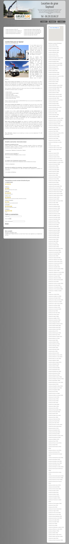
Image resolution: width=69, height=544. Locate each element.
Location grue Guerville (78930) (53, 226)
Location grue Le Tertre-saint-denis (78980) (55, 288)
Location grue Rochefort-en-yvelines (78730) (55, 435)
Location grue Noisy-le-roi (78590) (54, 393)
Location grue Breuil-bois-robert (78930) (55, 107)
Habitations (14, 150)
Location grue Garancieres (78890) (54, 208)
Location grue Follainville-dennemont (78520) (55, 189)
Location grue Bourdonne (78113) (53, 105)
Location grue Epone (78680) (53, 175)
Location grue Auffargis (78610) (53, 61)
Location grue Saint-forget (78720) (54, 452)
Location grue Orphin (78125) (53, 402)
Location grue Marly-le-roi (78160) (54, 338)
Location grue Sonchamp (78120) (53, 496)
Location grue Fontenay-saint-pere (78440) (55, 195)
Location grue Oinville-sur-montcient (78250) (55, 395)
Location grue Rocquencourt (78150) (54, 437)
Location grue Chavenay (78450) (53, 134)
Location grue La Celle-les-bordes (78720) (55, 261)
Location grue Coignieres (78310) (53, 145)
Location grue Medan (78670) (53, 347)
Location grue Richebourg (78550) (54, 433)
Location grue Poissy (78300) (53, 417)
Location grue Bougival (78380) (53, 103)
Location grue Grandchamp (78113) (54, 219)
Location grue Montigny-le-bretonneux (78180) (56, 378)
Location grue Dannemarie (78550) (54, 164)
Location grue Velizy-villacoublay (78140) (55, 516)
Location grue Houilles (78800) (53, 241)
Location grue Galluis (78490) (53, 202)
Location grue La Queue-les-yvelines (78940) (55, 268)
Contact (61, 21)
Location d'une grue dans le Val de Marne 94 (32, 32)
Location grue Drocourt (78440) (53, 167)
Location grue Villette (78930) (53, 532)
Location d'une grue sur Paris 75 (11, 29)
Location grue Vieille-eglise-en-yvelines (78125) (56, 527)
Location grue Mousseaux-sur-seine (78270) (55, 382)
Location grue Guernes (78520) (53, 224)
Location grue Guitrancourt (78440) (54, 228)
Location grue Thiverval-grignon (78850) (55, 503)
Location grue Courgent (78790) (53, 153)
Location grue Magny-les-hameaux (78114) (55, 323)
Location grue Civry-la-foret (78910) (54, 140)
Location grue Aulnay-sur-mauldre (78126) (55, 65)
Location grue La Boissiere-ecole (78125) (55, 259)
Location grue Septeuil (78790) (53, 492)
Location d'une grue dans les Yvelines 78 (13, 32)
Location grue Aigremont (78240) (53, 50)
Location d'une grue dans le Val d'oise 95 (32, 33)
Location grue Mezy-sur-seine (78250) (54, 358)
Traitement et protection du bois (11, 144)
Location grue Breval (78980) (53, 109)
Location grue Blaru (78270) (53, 83)
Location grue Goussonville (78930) (54, 217)
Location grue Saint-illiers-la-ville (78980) (55, 461)
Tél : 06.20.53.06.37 (49, 16)
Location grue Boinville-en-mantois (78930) (55, 85)
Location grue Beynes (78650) (53, 81)
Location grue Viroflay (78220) (53, 538)
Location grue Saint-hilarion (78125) (54, 459)
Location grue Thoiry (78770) (53, 505)
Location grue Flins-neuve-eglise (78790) (55, 186)
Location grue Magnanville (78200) (54, 321)
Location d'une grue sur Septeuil (14, 41)
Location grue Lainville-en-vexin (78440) (55, 274)
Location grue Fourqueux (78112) (53, 197)
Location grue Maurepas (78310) (53, 345)
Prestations (52, 21)
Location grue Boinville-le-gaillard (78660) (55, 87)
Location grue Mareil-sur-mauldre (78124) (55, 336)
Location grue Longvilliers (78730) (53, 318)
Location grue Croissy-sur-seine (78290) (55, 158)
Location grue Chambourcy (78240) (54, 123)
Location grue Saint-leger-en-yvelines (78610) (55, 466)
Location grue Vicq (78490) (52, 525)
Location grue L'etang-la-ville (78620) (54, 257)
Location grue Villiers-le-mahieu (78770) (54, 534)
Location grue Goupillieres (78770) (54, 215)
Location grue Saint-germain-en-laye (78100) (55, 457)
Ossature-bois (8, 150)
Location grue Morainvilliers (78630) (54, 380)
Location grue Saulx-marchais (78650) (54, 488)
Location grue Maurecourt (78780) (54, 343)
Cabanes (24, 150)
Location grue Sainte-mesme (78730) (54, 485)
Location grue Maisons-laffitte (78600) (54, 325)
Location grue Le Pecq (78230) (53, 281)
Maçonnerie (8, 157)
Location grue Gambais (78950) (53, 204)
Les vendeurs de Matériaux (11, 172)
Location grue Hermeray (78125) (53, 237)
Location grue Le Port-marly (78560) (54, 285)
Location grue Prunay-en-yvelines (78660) (55, 424)
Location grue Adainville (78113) (53, 48)
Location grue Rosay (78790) (53, 441)
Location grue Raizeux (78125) (53, 428)
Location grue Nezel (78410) (53, 391)
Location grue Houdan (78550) (53, 239)
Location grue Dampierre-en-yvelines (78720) (55, 162)
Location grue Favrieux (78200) (53, 178)
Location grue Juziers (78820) (53, 255)
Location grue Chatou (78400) (53, 131)
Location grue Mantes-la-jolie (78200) (54, 327)
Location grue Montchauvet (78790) (54, 373)
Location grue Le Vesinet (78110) (53, 294)
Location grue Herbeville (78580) (53, 235)
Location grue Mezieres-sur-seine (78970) (55, 356)
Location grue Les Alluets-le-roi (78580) (54, 296)
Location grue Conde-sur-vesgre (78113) (55, 147)
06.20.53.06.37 (23, 100)
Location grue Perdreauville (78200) (54, 411)
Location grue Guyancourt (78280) (54, 230)
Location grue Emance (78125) (53, 173)
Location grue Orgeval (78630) (53, 400)
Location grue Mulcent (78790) (53, 384)
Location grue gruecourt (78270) (53, 79)
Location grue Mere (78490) (53, 351)
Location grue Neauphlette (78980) (54, 389)
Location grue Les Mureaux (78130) (54, 307)
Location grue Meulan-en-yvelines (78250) (55, 354)
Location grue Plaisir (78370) (53, 413)
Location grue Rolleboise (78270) (53, 439)
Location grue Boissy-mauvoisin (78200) (55, 94)
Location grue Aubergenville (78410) (54, 59)
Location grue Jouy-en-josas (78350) (54, 250)
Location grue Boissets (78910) (53, 92)
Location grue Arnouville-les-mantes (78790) (55, 57)
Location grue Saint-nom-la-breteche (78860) (55, 477)
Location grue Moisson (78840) (53, 365)
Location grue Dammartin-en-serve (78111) (55, 160)
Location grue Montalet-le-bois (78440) (54, 371)
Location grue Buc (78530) (52, 112)
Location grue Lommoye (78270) (53, 314)
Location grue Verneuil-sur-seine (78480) (55, 518)
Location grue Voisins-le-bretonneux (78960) (55, 540)
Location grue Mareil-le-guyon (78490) (54, 332)
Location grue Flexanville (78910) (53, 184)
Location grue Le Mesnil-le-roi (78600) (54, 277)
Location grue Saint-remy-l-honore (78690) (55, 479)
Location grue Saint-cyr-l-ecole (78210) (54, 450)
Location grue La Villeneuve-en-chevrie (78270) (56, 272)
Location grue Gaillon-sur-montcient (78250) (55, 200)
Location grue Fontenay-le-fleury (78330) (55, 191)
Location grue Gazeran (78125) (53, 211)
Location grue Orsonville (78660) (53, 404)
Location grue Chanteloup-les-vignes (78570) (55, 125)
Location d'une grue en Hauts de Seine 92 (32, 29)
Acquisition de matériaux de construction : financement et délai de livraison (21, 167)
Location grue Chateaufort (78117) (54, 129)
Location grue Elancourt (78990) (53, 171)
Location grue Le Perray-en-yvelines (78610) (55, 283)
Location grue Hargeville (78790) (53, 233)
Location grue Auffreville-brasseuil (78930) (55, 63)
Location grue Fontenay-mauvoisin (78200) (55, 193)
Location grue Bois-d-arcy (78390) (54, 90)
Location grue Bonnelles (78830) (53, 98)
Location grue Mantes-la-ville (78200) (54, 329)
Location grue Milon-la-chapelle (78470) (54, 362)
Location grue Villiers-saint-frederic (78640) (55, 536)
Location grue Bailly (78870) (53, 70)
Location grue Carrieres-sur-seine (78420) (55, 120)
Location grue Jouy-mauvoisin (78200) (54, 252)
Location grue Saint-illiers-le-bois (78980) (55, 463)
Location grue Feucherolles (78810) (54, 180)
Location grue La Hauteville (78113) (54, 266)
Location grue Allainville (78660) (53, 52)
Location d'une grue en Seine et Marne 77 (13, 30)
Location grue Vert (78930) (52, 523)
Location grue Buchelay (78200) (53, 114)
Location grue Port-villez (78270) (53, 422)
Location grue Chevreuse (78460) (53, 136)
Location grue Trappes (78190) (53, 510)
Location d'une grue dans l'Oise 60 (30, 34)
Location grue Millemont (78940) (53, 360)
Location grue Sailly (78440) (53, 444)
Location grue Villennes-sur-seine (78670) (55, 529)
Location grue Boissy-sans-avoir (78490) (55, 96)
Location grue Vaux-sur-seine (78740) (54, 514)
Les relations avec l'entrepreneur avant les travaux (15, 160)
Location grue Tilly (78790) (52, 507)
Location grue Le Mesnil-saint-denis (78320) (55, 279)
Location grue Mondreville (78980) (54, 367)
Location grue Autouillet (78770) (53, 68)
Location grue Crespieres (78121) (53, 156)
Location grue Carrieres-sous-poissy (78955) (55, 118)
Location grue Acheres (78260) (53, 46)
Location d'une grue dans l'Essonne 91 (12, 33)
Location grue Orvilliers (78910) (53, 406)
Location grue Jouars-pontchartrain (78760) (55, 248)
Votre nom (7, 216)
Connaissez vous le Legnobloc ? (12, 153)
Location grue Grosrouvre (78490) (54, 222)
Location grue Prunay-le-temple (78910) (54, 426)
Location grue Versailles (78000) (53, 521)
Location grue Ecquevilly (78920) (53, 169)
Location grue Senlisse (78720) (53, 490)
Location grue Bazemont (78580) (53, 74)
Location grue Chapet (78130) (53, 127)
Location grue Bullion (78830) (53, 116)
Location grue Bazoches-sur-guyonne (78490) (56, 76)
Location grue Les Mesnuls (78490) (54, 305)
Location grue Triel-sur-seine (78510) (54, 512)
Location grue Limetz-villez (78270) (54, 312)
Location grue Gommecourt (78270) (54, 213)
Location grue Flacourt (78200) (53, 182)
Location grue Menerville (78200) (53, 349)
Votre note (7, 218)
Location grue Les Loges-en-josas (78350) (55, 303)
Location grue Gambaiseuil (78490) (54, 206)
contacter (35, 47)
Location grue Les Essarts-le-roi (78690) (55, 301)
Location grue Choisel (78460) (53, 138)
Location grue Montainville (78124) (54, 369)
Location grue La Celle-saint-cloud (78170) (55, 263)
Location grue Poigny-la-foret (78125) (54, 415)
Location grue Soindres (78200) (53, 494)
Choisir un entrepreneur (10, 164)
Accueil (43, 21)
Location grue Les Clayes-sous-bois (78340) (55, 299)
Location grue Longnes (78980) (53, 316)
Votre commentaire (8, 221)
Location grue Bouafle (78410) (53, 101)
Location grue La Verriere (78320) (53, 270)
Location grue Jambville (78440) (53, 244)
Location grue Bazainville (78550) (53, 72)
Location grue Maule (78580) (53, 340)
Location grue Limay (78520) (53, 310)
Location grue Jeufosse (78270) (53, 246)
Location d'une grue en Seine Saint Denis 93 (32, 30)
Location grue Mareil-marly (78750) (54, 334)
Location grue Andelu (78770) (53, 54)
